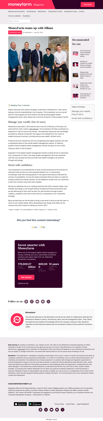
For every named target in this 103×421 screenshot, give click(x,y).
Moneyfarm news (15, 32)
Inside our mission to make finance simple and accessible (86, 64)
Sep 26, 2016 (39, 32)
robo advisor (33, 129)
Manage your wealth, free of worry (81, 112)
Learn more (21, 349)
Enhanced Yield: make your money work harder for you (86, 86)
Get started (88, 4)
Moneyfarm (28, 32)
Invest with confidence (82, 118)
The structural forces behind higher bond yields (85, 53)
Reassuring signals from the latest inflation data (86, 75)
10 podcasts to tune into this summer (85, 96)
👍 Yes (34, 227)
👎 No (43, 227)
